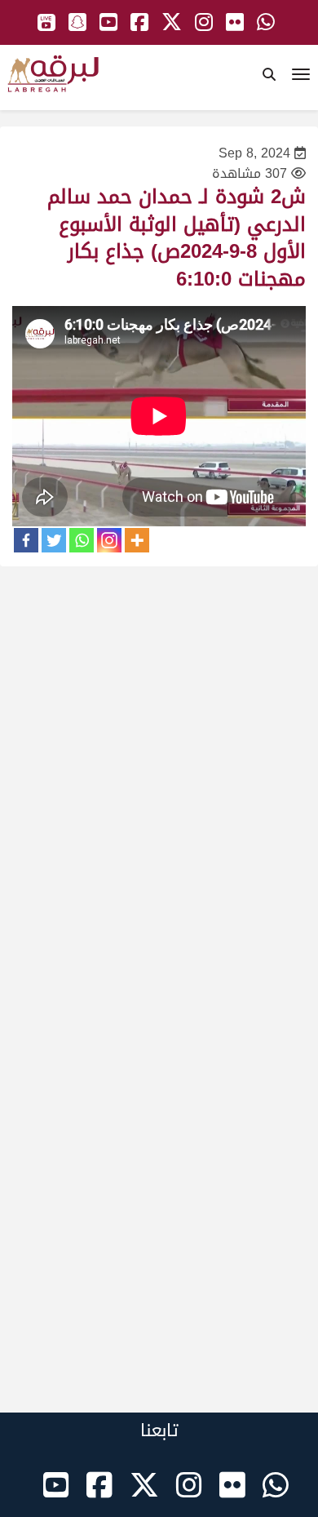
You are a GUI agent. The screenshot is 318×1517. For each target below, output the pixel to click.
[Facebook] (26, 540)
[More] (137, 540)
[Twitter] (54, 540)
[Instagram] (109, 540)
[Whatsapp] (81, 540)
